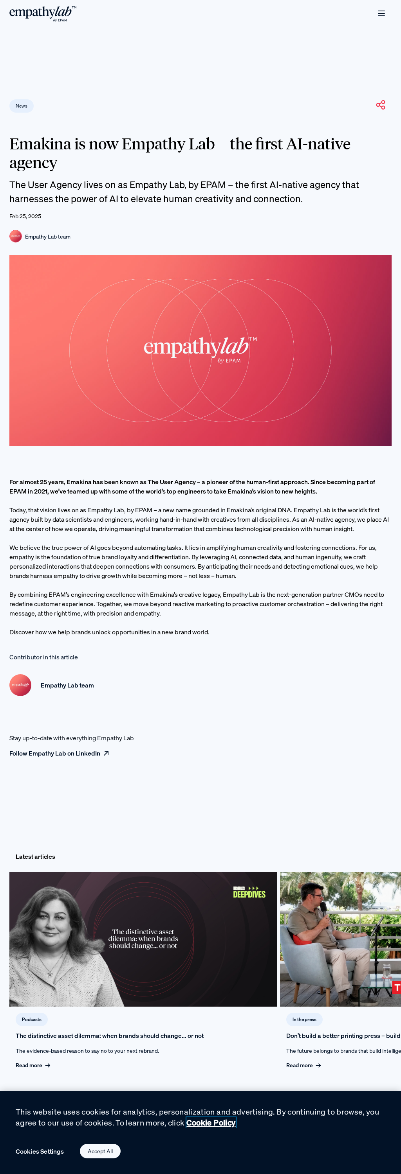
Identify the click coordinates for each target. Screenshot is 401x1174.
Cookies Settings (40, 1151)
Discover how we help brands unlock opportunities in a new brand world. (110, 632)
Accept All (100, 1151)
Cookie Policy (210, 1122)
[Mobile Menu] (381, 13)
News (21, 106)
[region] (200, 1132)
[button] (381, 105)
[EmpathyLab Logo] (43, 13)
